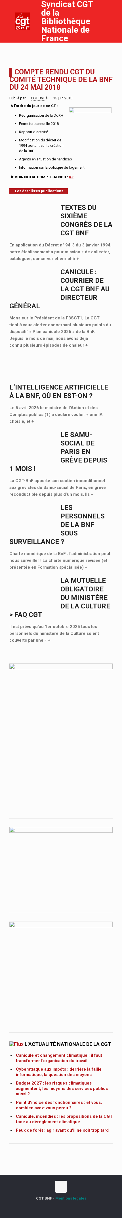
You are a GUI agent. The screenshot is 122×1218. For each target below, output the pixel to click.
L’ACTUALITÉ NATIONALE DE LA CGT (68, 1044)
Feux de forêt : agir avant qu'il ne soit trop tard (62, 1130)
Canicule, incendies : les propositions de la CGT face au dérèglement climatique (64, 1119)
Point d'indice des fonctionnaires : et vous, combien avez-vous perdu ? (59, 1105)
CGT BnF (38, 98)
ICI (71, 177)
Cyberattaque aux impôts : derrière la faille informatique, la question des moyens (59, 1072)
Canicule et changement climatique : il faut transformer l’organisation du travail (59, 1058)
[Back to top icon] (61, 1187)
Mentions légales (70, 1198)
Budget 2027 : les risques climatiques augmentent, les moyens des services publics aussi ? (62, 1088)
